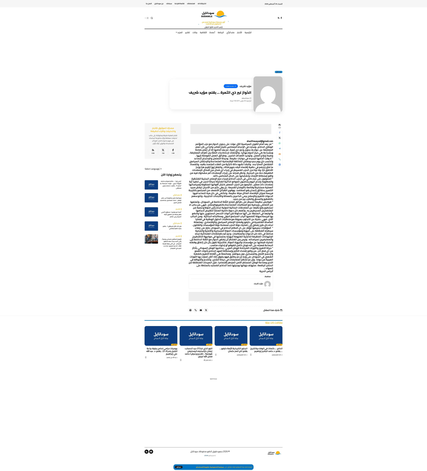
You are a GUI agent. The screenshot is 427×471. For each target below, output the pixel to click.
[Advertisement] (213, 52)
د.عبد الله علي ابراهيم (172, 357)
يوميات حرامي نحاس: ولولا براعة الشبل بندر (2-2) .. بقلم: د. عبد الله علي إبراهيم (161, 351)
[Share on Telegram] (279, 148)
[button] (179, 467)
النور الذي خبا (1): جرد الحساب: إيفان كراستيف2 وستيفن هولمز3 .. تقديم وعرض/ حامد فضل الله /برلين (198, 352)
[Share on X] (279, 138)
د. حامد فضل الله (208, 360)
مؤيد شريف (258, 283)
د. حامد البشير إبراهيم (242, 355)
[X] (163, 151)
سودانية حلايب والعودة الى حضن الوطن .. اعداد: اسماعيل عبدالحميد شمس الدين (170, 200)
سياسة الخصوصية (217, 467)
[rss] (153, 151)
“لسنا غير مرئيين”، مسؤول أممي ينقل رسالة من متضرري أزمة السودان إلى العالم (171, 214)
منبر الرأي (278, 72)
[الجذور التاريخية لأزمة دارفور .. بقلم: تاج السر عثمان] (231, 336)
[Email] (279, 154)
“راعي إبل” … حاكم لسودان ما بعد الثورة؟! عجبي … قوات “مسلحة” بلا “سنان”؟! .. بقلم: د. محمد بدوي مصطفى (170, 184)
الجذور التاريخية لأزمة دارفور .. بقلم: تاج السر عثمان (233, 349)
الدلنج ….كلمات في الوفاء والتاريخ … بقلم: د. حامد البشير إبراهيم (266, 349)
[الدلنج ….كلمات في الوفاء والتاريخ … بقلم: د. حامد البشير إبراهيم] (266, 336)
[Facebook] (281, 18)
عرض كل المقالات (230, 86)
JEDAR (206, 455)
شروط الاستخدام (202, 467)
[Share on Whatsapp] (279, 143)
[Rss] (278, 18)
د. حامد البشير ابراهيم (277, 355)
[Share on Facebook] (279, 132)
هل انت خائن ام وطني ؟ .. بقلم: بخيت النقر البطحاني (172, 227)
